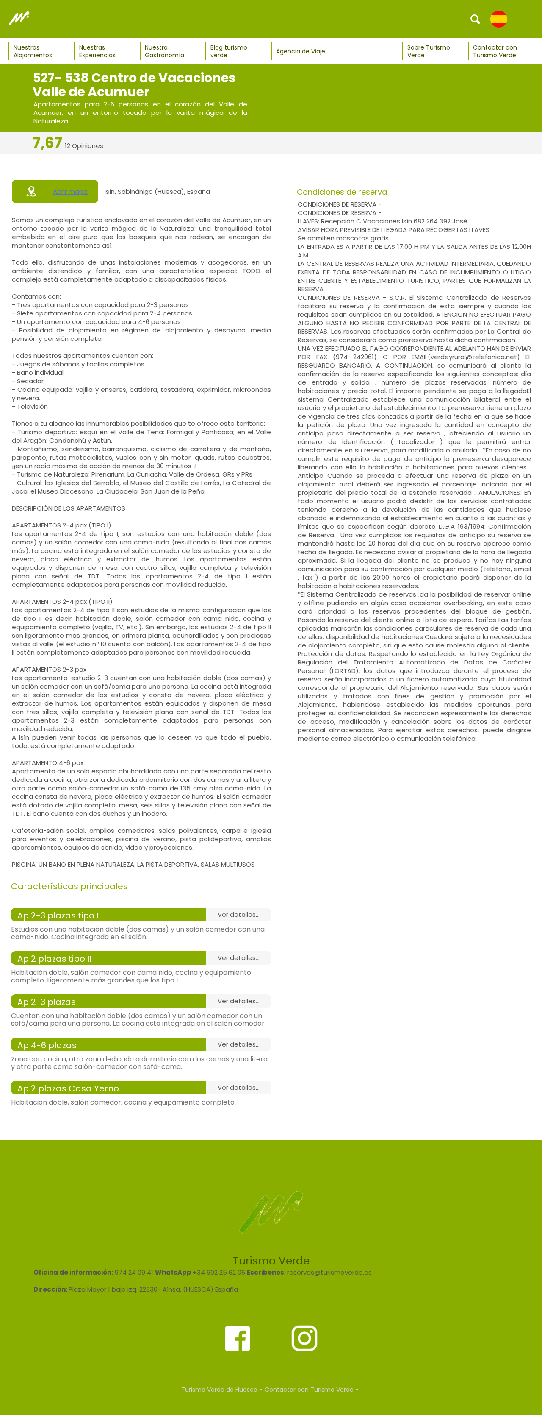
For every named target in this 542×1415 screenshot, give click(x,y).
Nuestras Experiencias (97, 51)
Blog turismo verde (228, 51)
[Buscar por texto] (475, 18)
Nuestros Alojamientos (33, 51)
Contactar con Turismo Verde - (312, 1389)
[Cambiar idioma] (498, 18)
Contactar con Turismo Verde (495, 51)
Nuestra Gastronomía (164, 51)
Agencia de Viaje (300, 51)
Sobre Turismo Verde (428, 51)
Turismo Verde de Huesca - (222, 1389)
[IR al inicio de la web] (19, 18)
